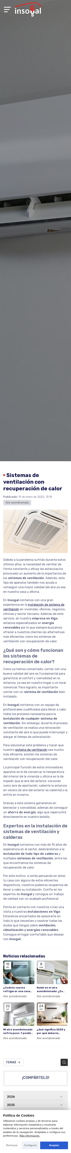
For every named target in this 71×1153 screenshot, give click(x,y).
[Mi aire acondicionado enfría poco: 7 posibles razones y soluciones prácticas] (18, 1014)
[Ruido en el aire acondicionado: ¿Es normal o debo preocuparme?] (52, 972)
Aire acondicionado (17, 502)
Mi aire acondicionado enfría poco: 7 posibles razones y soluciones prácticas (18, 1031)
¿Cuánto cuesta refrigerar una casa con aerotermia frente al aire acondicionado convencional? (18, 989)
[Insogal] (28, 9)
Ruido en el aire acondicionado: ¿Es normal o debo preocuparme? (50, 989)
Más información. (30, 1135)
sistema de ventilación (31, 750)
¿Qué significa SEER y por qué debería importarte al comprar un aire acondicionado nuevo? (52, 1031)
